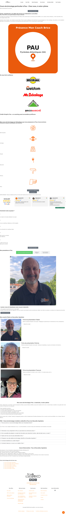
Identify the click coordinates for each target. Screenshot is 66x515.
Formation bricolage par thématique (21, 493)
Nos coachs (42, 2)
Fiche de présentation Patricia (30, 343)
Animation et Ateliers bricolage (33, 497)
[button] (65, 201)
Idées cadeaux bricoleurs (9, 496)
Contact (42, 499)
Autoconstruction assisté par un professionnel (21, 500)
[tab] (24, 252)
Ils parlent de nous (44, 495)
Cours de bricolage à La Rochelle (10, 466)
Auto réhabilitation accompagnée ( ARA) (22, 497)
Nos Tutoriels (58, 2)
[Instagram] (35, 480)
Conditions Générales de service (42, 511)
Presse (42, 497)
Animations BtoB (50, 2)
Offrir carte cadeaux (10, 492)
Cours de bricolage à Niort (9, 467)
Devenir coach (31, 490)
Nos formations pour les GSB (33, 493)
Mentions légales (21, 511)
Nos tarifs (27, 2)
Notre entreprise (35, 2)
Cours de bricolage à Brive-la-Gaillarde (11, 463)
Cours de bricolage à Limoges (9, 464)
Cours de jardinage (10, 498)
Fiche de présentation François (32, 370)
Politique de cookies (30, 511)
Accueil (21, 2)
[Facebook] (30, 480)
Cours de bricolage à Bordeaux (10, 462)
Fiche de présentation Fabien (31, 319)
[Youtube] (33, 480)
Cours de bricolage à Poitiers (9, 468)
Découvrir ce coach (27, 324)
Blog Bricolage (20, 503)
